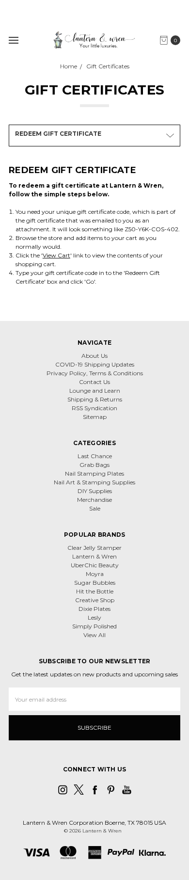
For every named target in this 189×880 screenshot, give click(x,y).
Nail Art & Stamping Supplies (94, 482)
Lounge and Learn (94, 390)
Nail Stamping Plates (94, 473)
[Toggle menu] (13, 40)
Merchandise (94, 499)
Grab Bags (94, 464)
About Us (94, 355)
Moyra (95, 573)
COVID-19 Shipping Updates (94, 364)
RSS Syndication (94, 408)
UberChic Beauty (95, 565)
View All (94, 635)
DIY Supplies (95, 491)
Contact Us (94, 381)
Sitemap (95, 416)
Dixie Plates (94, 608)
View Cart (56, 255)
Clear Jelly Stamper (94, 547)
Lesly (94, 617)
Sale (94, 508)
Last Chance (95, 456)
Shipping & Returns (94, 399)
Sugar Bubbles (94, 582)
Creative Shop (94, 600)
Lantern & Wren (94, 556)
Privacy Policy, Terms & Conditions (95, 373)
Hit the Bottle (94, 591)
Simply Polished (94, 626)
